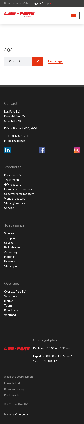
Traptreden (11, 180)
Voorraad (10, 315)
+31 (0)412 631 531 (16, 136)
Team (8, 305)
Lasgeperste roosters (18, 189)
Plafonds (9, 256)
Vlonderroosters (14, 198)
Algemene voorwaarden (18, 377)
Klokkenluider (12, 395)
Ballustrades (12, 247)
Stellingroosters (14, 203)
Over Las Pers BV (15, 291)
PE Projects (21, 414)
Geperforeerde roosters (19, 194)
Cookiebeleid (12, 383)
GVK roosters (12, 184)
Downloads (11, 310)
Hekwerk (9, 261)
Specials (9, 208)
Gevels (8, 242)
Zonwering (10, 252)
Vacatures (10, 296)
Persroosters (12, 175)
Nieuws (8, 301)
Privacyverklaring (14, 389)
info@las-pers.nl (15, 140)
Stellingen (10, 266)
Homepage (55, 61)
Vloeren (9, 233)
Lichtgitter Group (40, 3)
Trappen (9, 238)
